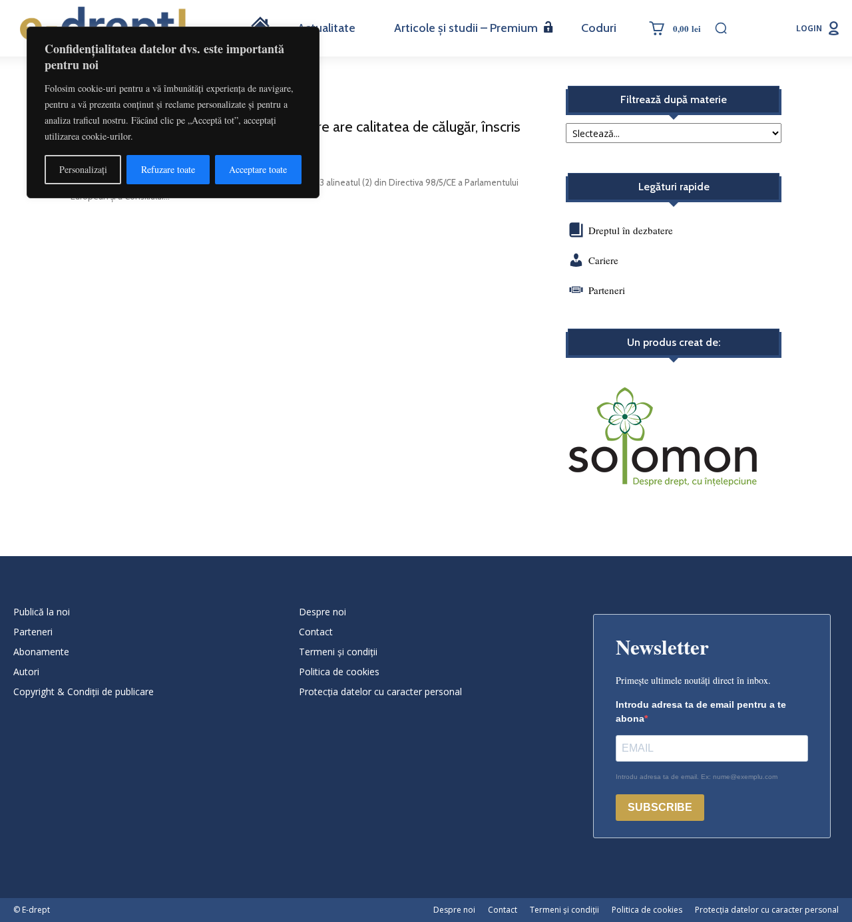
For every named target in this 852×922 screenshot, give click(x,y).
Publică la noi (41, 611)
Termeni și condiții (338, 651)
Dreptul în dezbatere (629, 230)
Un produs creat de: (673, 342)
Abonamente (41, 651)
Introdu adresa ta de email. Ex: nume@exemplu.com (696, 776)
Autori (26, 671)
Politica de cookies (339, 671)
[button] (721, 28)
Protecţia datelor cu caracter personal (380, 691)
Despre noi (322, 611)
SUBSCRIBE (660, 807)
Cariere (603, 260)
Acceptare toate (258, 169)
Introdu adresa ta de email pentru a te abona (701, 711)
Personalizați (83, 169)
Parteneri (606, 290)
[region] (173, 112)
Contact (316, 631)
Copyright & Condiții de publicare (83, 691)
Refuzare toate (168, 169)
